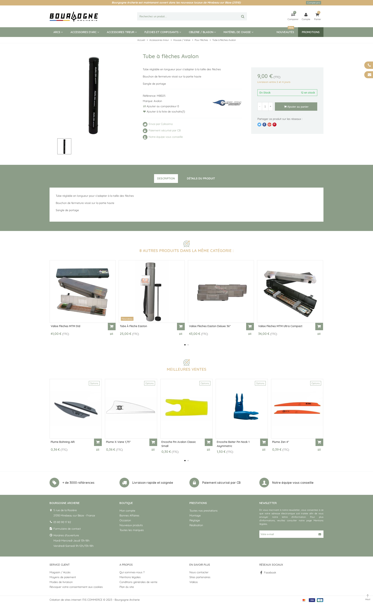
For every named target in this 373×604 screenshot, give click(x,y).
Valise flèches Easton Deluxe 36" (210, 326)
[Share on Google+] (269, 124)
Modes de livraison (61, 582)
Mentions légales (130, 577)
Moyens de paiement (63, 577)
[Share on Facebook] (264, 124)
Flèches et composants (162, 32)
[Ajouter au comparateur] (112, 333)
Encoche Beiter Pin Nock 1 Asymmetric (233, 444)
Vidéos (193, 582)
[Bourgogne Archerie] (74, 16)
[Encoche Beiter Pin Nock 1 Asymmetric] (242, 408)
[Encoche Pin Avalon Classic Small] (186, 408)
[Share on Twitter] (259, 124)
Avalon (158, 101)
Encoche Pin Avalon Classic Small (178, 444)
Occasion (125, 520)
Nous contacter (198, 572)
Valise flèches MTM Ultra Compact (280, 326)
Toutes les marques (131, 530)
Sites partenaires (199, 577)
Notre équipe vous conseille (293, 483)
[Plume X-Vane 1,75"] (131, 408)
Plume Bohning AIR (63, 442)
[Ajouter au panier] (112, 326)
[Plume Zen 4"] (297, 408)
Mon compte (127, 510)
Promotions (311, 32)
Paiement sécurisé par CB (221, 483)
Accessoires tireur (120, 32)
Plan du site (126, 587)
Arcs (56, 32)
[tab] (166, 178)
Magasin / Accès (60, 572)
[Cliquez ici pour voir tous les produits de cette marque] (227, 103)
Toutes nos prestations (203, 510)
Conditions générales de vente (138, 582)
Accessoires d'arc (84, 32)
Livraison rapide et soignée (152, 483)
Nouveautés (285, 30)
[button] (185, 344)
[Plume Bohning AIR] (76, 408)
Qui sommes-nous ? (132, 572)
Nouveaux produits (131, 525)
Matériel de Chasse (237, 32)
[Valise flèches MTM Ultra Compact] (290, 291)
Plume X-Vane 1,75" (118, 442)
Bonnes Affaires (129, 515)
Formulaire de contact (67, 528)
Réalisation (196, 525)
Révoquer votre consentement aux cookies (76, 587)
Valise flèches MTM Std (65, 326)
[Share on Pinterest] (274, 124)
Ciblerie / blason (201, 32)
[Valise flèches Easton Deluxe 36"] (221, 291)
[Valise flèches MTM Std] (82, 291)
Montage (195, 515)
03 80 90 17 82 (62, 522)
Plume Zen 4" (280, 442)
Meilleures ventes (186, 369)
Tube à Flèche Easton (133, 326)
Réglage (194, 520)
